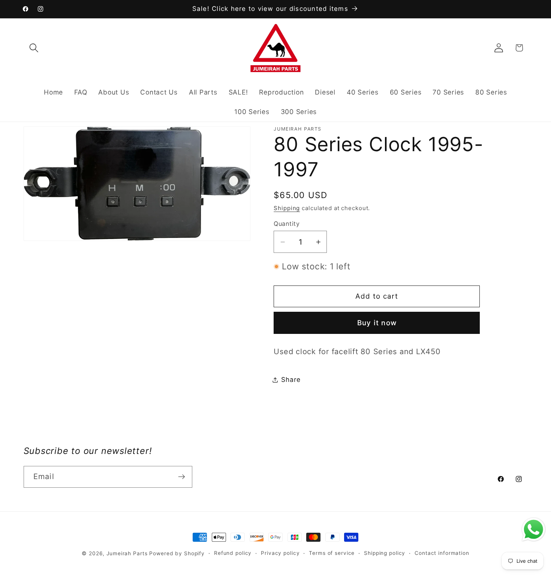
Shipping (287, 208)
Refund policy (233, 553)
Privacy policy (280, 553)
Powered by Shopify (177, 553)
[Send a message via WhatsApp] (533, 529)
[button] (34, 48)
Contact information (442, 553)
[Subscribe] (181, 477)
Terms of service (332, 553)
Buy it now (377, 323)
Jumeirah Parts (126, 553)
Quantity (286, 223)
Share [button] (291, 379)
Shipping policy (384, 553)
